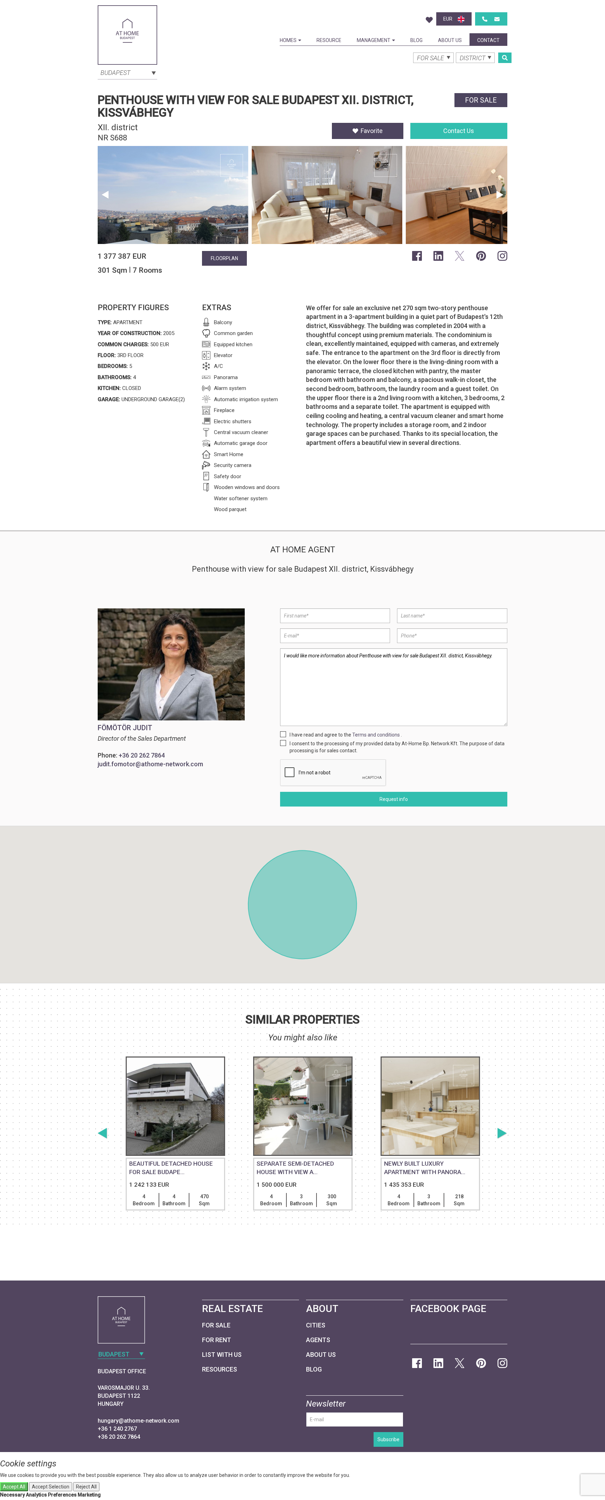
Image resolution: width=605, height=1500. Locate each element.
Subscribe (388, 1439)
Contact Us (458, 130)
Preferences (62, 1495)
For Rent (216, 1340)
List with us (222, 1354)
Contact (488, 40)
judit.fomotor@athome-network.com (150, 764)
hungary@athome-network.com (138, 1420)
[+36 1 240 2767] (484, 19)
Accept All (14, 1486)
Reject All (86, 1486)
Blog (416, 40)
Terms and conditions (376, 735)
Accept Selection (50, 1486)
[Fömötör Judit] (172, 664)
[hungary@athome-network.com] (497, 19)
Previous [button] (105, 195)
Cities (315, 1325)
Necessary (12, 1495)
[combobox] (127, 72)
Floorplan (224, 258)
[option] (173, 196)
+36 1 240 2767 (117, 1428)
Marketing (89, 1495)
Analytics (36, 1495)
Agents (318, 1340)
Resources (219, 1369)
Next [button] (500, 195)
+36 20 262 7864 (142, 755)
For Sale (216, 1325)
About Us (450, 40)
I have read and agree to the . (346, 735)
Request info (394, 799)
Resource (329, 40)
